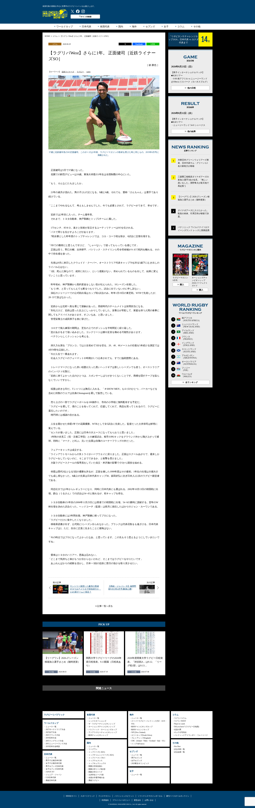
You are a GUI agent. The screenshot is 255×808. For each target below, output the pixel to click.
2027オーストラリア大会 (55, 729)
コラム (180, 26)
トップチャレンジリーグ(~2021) (101, 755)
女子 (166, 26)
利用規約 (105, 800)
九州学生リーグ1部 (96, 775)
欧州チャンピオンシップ (98, 735)
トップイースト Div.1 (97, 758)
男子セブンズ (136, 758)
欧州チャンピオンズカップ (142, 727)
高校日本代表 (51, 780)
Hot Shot (177, 746)
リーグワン (93, 749)
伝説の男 (177, 730)
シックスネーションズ (97, 721)
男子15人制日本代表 (54, 760)
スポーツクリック (88, 796)
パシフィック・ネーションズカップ (103, 730)
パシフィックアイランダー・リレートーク (191, 735)
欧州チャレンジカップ (140, 730)
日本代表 (86, 26)
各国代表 (104, 26)
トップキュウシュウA (97, 763)
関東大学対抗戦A (95, 766)
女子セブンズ (136, 761)
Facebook (139, 44)
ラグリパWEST (180, 721)
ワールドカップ (64, 26)
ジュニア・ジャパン (54, 775)
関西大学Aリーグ (95, 772)
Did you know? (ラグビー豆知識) (186, 727)
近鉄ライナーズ (68, 72)
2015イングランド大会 (54, 741)
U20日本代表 (51, 777)
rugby (88, 72)
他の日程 (191, 88)
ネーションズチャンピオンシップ (102, 727)
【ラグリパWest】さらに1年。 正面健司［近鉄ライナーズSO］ (85, 36)
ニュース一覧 (51, 727)
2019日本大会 (51, 738)
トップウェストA (95, 761)
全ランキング (191, 382)
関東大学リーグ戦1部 (97, 769)
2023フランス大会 (53, 735)
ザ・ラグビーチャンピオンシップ (102, 724)
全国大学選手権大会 (96, 778)
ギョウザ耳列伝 (180, 732)
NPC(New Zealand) (138, 732)
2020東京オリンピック (140, 763)
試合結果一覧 (179, 752)
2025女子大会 (51, 732)
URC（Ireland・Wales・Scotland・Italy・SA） (148, 741)
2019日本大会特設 (53, 746)
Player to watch (179, 724)
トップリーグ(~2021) (97, 752)
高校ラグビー (94, 780)
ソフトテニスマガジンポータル (150, 796)
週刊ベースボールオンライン (177, 796)
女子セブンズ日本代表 (54, 769)
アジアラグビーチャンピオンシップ (103, 732)
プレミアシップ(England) (141, 738)
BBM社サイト (71, 796)
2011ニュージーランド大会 (56, 744)
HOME (47, 36)
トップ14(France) (137, 744)
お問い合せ (149, 800)
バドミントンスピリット (124, 796)
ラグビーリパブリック (55, 14)
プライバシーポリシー (121, 800)
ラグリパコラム (180, 718)
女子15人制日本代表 (54, 763)
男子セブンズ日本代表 (54, 766)
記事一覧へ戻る (105, 606)
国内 (120, 26)
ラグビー (80, 72)
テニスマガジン (104, 796)
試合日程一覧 (179, 749)
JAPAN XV (50, 772)
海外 (134, 26)
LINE (153, 44)
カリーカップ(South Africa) (141, 735)
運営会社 (137, 800)
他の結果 (191, 131)
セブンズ (150, 26)
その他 (196, 26)
